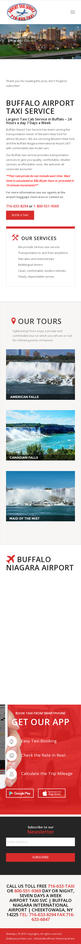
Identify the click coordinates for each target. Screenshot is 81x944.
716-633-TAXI (61, 886)
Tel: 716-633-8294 (37, 914)
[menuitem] (72, 12)
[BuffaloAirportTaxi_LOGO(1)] (33, 12)
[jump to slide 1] (37, 46)
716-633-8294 (17, 206)
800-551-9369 (27, 891)
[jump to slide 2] (40, 46)
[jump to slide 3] (43, 46)
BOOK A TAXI (20, 215)
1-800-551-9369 (46, 206)
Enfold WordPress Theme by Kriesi (54, 938)
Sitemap (11, 933)
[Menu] (72, 12)
